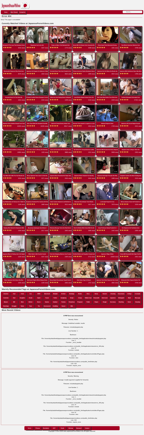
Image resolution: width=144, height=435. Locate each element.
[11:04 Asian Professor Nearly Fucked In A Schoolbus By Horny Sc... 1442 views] (107, 210)
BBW (38, 293)
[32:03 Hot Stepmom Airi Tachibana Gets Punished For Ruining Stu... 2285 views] (130, 210)
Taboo (22, 306)
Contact (87, 428)
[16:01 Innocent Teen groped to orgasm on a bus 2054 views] (84, 105)
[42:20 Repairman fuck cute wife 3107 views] (37, 27)
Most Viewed (14, 12)
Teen (30, 306)
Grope (71, 298)
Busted (105, 293)
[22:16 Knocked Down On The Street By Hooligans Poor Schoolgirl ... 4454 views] (14, 79)
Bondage (71, 293)
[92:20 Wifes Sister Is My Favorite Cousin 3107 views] (37, 236)
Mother (31, 302)
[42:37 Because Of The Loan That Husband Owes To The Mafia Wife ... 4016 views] (14, 27)
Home (6, 12)
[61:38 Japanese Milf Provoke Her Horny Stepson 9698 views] (107, 131)
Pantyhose (72, 302)
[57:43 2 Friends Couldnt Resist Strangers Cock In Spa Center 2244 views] (37, 79)
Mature (6, 302)
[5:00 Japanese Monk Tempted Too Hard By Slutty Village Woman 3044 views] (84, 157)
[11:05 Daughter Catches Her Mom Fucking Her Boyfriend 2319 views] (130, 157)
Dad (14, 298)
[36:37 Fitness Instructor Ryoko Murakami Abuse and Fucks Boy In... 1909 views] (84, 53)
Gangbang (63, 298)
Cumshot (5, 298)
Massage (137, 298)
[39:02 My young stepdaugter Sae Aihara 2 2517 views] (37, 210)
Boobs (80, 293)
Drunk (30, 298)
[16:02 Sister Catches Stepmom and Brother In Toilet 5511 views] (60, 183)
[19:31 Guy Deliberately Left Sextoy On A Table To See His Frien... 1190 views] (14, 183)
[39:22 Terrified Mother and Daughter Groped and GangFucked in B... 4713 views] (84, 236)
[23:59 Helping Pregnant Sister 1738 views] (107, 105)
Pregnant (79, 302)
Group (80, 298)
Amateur (5, 293)
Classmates (121, 293)
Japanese (113, 298)
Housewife (96, 298)
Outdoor (55, 302)
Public (88, 302)
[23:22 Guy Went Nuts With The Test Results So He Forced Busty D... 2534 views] (14, 157)
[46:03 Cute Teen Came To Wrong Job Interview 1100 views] (37, 131)
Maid (129, 298)
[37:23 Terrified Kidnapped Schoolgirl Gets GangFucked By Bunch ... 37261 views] (130, 79)
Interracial (104, 298)
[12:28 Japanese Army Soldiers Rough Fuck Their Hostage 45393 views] (14, 105)
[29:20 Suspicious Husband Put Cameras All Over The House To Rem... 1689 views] (37, 183)
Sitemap (70, 428)
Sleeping (137, 302)
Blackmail (47, 293)
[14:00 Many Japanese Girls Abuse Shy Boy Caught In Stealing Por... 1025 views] (14, 262)
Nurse (39, 302)
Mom (22, 302)
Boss (88, 293)
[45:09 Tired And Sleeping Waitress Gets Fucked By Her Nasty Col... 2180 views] (60, 236)
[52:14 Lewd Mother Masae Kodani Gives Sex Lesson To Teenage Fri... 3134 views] (84, 79)
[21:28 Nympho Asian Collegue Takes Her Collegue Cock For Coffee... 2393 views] (130, 131)
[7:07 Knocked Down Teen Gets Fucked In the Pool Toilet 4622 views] (60, 53)
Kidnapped (121, 298)
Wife (72, 306)
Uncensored (47, 306)
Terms (29, 428)
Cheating (112, 293)
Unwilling (55, 306)
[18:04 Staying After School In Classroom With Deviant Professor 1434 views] (14, 210)
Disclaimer (46, 428)
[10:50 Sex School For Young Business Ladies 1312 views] (84, 131)
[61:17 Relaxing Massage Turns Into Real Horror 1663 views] (60, 210)
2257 (54, 428)
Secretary (113, 302)
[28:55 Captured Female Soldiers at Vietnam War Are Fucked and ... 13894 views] (14, 131)
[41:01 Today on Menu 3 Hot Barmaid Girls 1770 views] (60, 27)
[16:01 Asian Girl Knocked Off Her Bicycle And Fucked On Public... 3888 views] (60, 131)
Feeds (62, 428)
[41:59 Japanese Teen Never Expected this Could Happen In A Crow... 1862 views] (107, 262)
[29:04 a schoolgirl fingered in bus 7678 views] (107, 183)
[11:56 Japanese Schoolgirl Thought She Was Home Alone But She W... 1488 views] (107, 157)
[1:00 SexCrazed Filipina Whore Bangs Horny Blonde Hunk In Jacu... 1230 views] (37, 262)
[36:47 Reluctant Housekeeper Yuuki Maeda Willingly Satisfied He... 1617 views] (84, 183)
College (129, 293)
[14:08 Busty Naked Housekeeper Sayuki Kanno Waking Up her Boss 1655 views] (60, 262)
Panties (63, 302)
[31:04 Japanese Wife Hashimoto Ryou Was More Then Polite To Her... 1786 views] (130, 53)
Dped (38, 298)
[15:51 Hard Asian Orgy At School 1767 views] (84, 262)
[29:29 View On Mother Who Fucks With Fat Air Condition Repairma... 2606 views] (84, 210)
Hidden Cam (88, 298)
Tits (39, 306)
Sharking (121, 302)
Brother (63, 293)
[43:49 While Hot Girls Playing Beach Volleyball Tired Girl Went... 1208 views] (60, 79)
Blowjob (55, 293)
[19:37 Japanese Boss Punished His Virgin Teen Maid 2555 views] (60, 157)
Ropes (96, 302)
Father (55, 298)
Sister (129, 302)
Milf (14, 302)
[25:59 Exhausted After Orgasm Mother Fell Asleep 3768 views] (130, 262)
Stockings (6, 306)
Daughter (22, 298)
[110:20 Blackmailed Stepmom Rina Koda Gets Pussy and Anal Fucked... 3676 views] (14, 53)
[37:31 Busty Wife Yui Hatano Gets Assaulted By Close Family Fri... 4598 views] (84, 27)
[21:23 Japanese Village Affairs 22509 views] (107, 236)
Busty (96, 293)
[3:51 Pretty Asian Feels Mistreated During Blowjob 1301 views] (107, 27)
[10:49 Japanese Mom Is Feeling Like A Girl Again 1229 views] (14, 236)
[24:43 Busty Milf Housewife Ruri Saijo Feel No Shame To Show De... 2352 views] (130, 236)
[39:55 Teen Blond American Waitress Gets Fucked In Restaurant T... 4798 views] (130, 27)
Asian (22, 293)
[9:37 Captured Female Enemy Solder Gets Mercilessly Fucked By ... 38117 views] (60, 105)
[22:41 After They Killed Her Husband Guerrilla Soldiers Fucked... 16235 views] (37, 105)
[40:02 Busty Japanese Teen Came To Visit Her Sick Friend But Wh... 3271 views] (37, 157)
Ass (30, 293)
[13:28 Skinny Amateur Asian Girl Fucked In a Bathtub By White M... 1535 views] (130, 183)
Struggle (14, 306)
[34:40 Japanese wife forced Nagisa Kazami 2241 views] (130, 105)
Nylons (47, 302)
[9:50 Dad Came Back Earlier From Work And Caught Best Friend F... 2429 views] (107, 79)
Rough (104, 302)
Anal (14, 293)
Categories (22, 12)
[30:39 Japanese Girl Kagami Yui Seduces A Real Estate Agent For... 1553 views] (37, 53)
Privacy (38, 428)
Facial (47, 298)
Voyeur (63, 306)
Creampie (137, 293)
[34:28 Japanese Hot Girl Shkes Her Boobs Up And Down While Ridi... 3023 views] (107, 53)
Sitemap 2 (79, 428)
